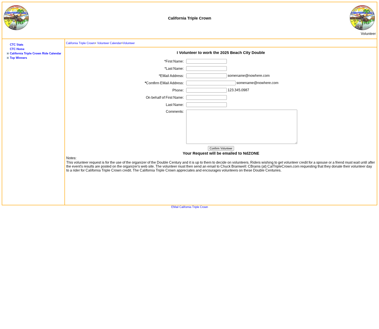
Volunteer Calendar (109, 43)
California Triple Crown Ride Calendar (35, 53)
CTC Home (17, 49)
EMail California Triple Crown (189, 207)
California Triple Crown (80, 43)
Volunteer (129, 43)
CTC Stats (16, 44)
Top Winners (18, 57)
